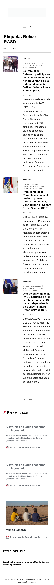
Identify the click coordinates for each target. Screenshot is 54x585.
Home (5, 49)
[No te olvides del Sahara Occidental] (27, 12)
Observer (29, 95)
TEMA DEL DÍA (14, 551)
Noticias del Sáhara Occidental (35, 189)
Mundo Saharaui (29, 65)
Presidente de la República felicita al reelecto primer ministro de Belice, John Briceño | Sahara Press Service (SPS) (37, 199)
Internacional (28, 186)
